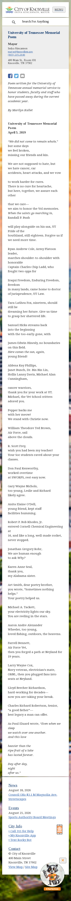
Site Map (31, 867)
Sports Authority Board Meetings (32, 817)
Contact (14, 849)
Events (13, 808)
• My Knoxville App (22, 835)
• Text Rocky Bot (20, 840)
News (12, 785)
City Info (15, 826)
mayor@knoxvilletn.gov (20, 51)
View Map (15, 867)
